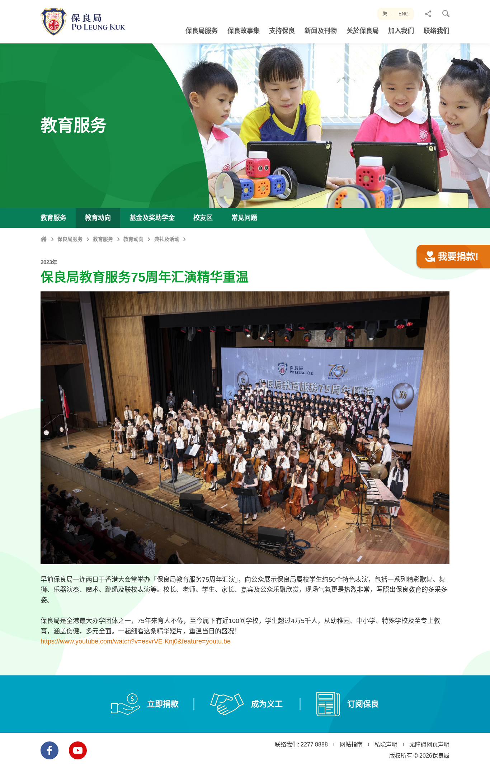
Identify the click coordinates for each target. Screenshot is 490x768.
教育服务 (103, 239)
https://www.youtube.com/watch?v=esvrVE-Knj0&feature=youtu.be (136, 641)
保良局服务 (70, 239)
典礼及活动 (166, 239)
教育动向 (133, 239)
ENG (404, 13)
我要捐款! (458, 256)
